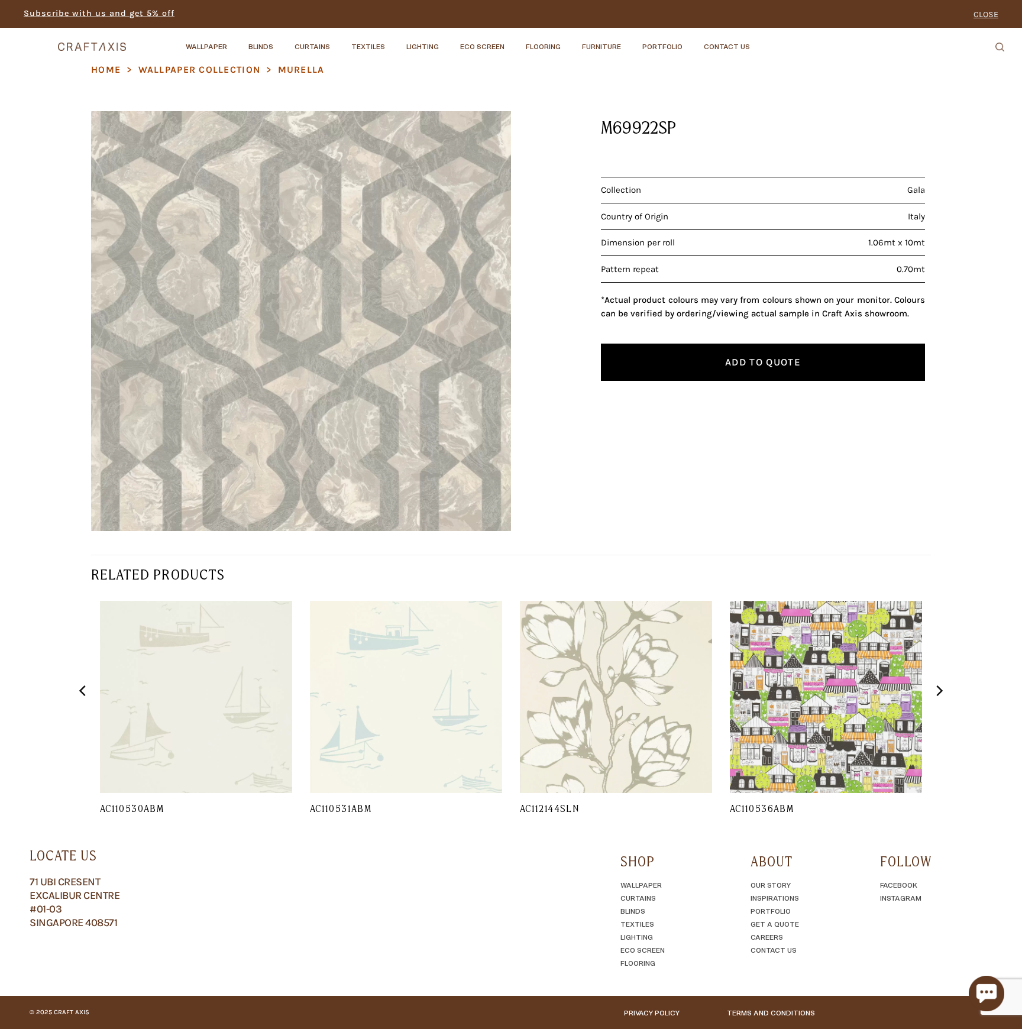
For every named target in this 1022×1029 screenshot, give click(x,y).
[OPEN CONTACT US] (760, 41)
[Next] (938, 714)
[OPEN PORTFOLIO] (692, 41)
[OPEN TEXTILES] (395, 41)
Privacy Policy (652, 1012)
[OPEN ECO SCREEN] (514, 41)
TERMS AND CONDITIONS (771, 1012)
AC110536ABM (762, 808)
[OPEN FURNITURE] (631, 41)
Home (106, 69)
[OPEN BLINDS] (283, 41)
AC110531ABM (340, 808)
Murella (301, 69)
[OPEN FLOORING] (571, 41)
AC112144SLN (549, 808)
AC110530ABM (132, 808)
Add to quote (763, 362)
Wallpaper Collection (199, 69)
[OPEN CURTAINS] (340, 41)
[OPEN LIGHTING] (449, 41)
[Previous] (83, 714)
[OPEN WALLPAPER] (237, 41)
